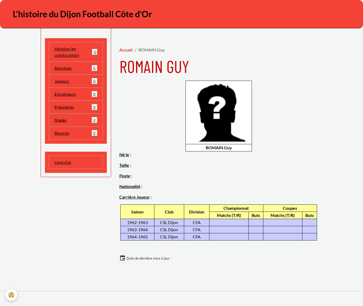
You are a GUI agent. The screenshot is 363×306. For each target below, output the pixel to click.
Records (75, 132)
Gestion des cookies (181, 298)
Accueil (126, 49)
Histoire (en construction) (75, 52)
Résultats (75, 68)
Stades (75, 120)
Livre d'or (62, 162)
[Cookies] (11, 295)
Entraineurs (75, 94)
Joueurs (75, 81)
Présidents (75, 107)
